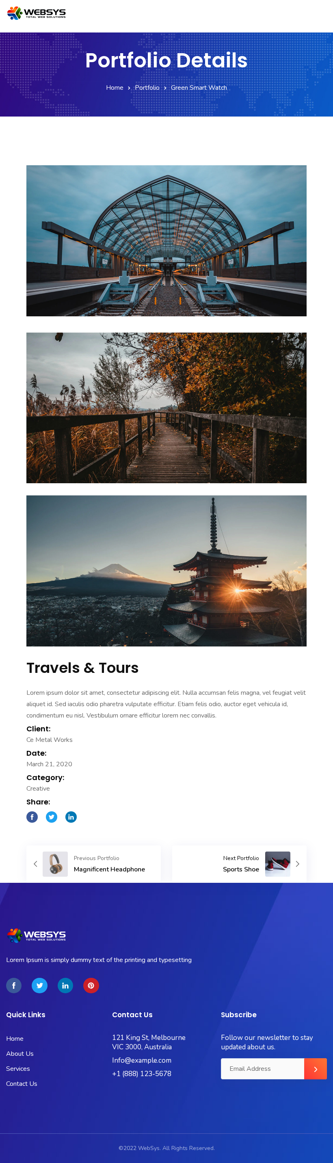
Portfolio (147, 87)
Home (114, 87)
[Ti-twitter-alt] (39, 985)
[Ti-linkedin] (65, 985)
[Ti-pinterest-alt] (91, 985)
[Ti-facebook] (14, 985)
